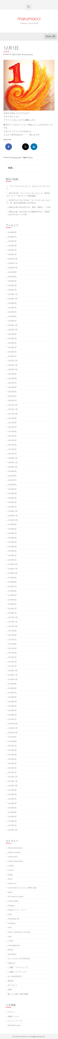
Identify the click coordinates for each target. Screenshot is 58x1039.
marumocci (29, 18)
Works (10, 950)
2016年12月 (13, 670)
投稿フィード (13, 1016)
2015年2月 (12, 768)
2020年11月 (13, 462)
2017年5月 (12, 648)
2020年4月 (12, 493)
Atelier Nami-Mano (15, 861)
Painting (11, 905)
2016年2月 (12, 715)
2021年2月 (12, 449)
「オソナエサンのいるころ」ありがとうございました (28, 188)
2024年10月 (13, 298)
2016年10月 (13, 679)
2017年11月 (13, 622)
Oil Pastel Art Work (15, 896)
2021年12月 (13, 405)
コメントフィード (15, 1021)
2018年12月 (13, 564)
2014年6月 (12, 803)
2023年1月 (12, 356)
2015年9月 (12, 737)
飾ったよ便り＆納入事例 (18, 994)
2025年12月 (13, 259)
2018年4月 (12, 600)
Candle (11, 866)
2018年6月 (12, 591)
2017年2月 (12, 662)
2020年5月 (12, 489)
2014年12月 (13, 777)
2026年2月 (12, 250)
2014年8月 (12, 794)
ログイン (11, 1012)
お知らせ (11, 963)
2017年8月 (12, 635)
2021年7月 (12, 427)
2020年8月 (12, 476)
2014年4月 (12, 812)
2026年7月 (12, 237)
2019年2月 (12, 555)
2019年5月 (12, 542)
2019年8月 (12, 529)
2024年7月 (12, 307)
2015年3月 (12, 763)
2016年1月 (12, 719)
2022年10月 (13, 369)
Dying (10, 874)
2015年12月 (13, 723)
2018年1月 (12, 613)
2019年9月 (12, 524)
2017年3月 (12, 657)
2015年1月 (12, 772)
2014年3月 (12, 816)
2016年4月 (12, 706)
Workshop (12, 954)
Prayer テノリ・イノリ (17, 910)
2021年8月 (12, 422)
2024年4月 (12, 316)
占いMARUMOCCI (15, 976)
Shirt (10, 927)
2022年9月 (12, 374)
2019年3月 (12, 551)
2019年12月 (13, 511)
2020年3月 (12, 498)
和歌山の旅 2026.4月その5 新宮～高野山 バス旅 (29, 207)
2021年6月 (12, 431)
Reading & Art (16, 157)
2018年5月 (12, 595)
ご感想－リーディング (17, 972)
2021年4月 (12, 440)
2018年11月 (13, 569)
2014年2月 (12, 821)
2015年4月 (12, 759)
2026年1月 (12, 254)
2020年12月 (13, 458)
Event (10, 879)
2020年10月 (13, 467)
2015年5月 (12, 754)
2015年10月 (13, 732)
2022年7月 (12, 383)
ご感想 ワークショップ (18, 967)
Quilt (10, 914)
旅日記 (11, 981)
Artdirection (13, 857)
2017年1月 (12, 666)
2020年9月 (12, 471)
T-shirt (10, 941)
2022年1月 (12, 400)
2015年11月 (13, 728)
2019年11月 (13, 515)
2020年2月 (12, 502)
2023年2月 (12, 352)
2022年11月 (13, 365)
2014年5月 (12, 808)
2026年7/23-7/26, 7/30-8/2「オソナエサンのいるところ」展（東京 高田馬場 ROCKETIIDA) (29, 202)
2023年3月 (12, 347)
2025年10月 (13, 267)
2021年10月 (13, 414)
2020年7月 (12, 480)
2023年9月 (12, 334)
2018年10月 (13, 573)
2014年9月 (12, 790)
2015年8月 (12, 741)
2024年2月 (12, 321)
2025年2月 (12, 285)
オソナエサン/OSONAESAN (19, 958)
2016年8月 (12, 688)
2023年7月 (12, 338)
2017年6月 (12, 644)
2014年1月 (12, 825)
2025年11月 (13, 263)
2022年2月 (12, 396)
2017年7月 (12, 639)
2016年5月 (12, 701)
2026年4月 (12, 245)
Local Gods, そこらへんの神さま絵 (22, 888)
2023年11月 (13, 325)
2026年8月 (12, 232)
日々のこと (12, 985)
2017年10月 (13, 626)
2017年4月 (12, 653)
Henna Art (12, 883)
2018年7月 (12, 586)
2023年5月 (12, 343)
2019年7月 (12, 533)
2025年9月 (12, 272)
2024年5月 (12, 312)
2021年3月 (12, 445)
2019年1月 (12, 560)
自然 (10, 989)
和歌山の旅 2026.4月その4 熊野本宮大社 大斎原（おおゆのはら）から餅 (28, 213)
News (10, 892)
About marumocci (15, 848)
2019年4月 (12, 546)
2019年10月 (13, 520)
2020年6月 (12, 484)
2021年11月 (13, 409)
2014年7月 (12, 799)
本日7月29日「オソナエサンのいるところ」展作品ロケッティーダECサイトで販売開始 (28, 195)
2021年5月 (12, 436)
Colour (11, 870)
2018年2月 (12, 608)
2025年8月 (12, 276)
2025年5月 (12, 281)
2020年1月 (12, 507)
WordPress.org (14, 1025)
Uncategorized (14, 945)
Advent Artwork (14, 852)
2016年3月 (12, 710)
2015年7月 (12, 746)
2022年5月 (12, 391)
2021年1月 (12, 453)
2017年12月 (13, 617)
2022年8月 (12, 378)
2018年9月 (12, 577)
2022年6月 (12, 387)
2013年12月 (13, 830)
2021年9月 (12, 418)
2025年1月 (12, 290)
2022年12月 (13, 360)
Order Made (13, 901)
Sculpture (12, 923)
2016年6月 (12, 697)
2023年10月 (13, 329)
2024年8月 (12, 303)
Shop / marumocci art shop (19, 932)
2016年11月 (13, 675)
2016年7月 (12, 692)
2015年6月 (12, 750)
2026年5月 (12, 241)
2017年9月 (12, 631)
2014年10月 (13, 785)
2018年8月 (12, 582)
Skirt (10, 936)
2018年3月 (12, 604)
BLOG (30, 157)
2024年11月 (13, 294)
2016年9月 (12, 684)
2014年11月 (13, 781)
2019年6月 (12, 538)
